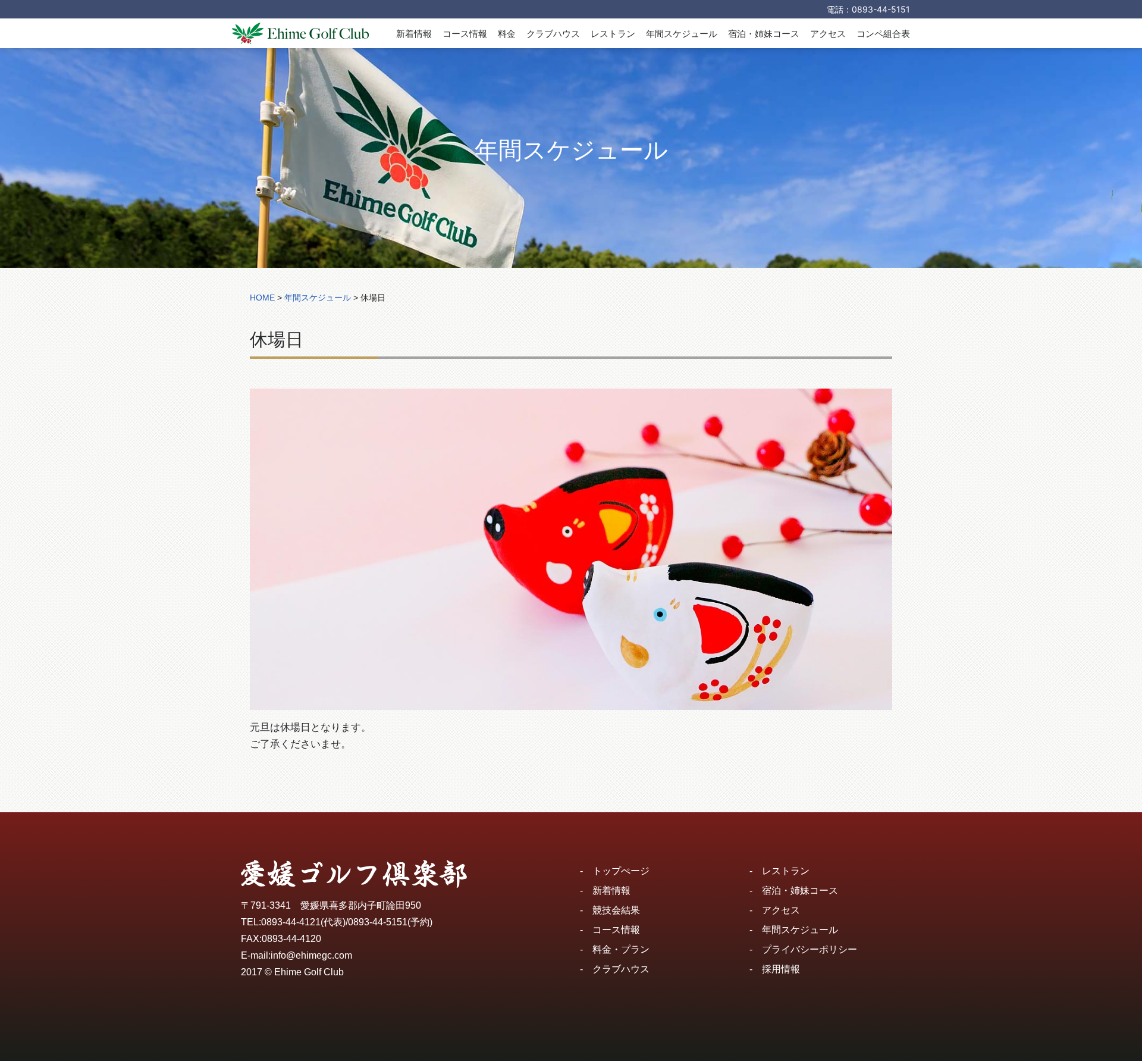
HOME (262, 297)
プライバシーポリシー (809, 949)
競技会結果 (616, 910)
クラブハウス (553, 33)
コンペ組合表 (883, 33)
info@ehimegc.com (311, 955)
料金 (507, 33)
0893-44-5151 (881, 9)
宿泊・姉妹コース (763, 33)
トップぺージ (621, 871)
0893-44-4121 (291, 922)
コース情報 (465, 33)
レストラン (613, 33)
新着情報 (414, 33)
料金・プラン (621, 949)
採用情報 (781, 969)
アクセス (828, 33)
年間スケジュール (681, 33)
